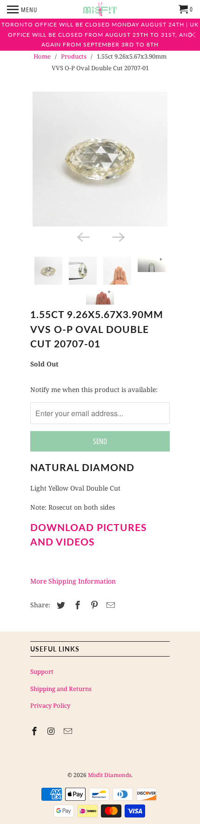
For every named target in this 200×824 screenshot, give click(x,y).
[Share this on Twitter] (59, 605)
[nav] (22, 9)
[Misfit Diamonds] (100, 9)
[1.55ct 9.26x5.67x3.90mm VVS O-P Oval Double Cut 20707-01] (100, 159)
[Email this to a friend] (109, 605)
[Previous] (82, 236)
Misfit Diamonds (109, 775)
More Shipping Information (73, 581)
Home (42, 56)
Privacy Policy (50, 705)
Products (74, 56)
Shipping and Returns (61, 688)
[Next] (117, 236)
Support (41, 671)
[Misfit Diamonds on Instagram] (52, 731)
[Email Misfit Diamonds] (69, 731)
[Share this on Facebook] (76, 605)
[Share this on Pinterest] (93, 605)
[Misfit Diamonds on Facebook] (35, 731)
